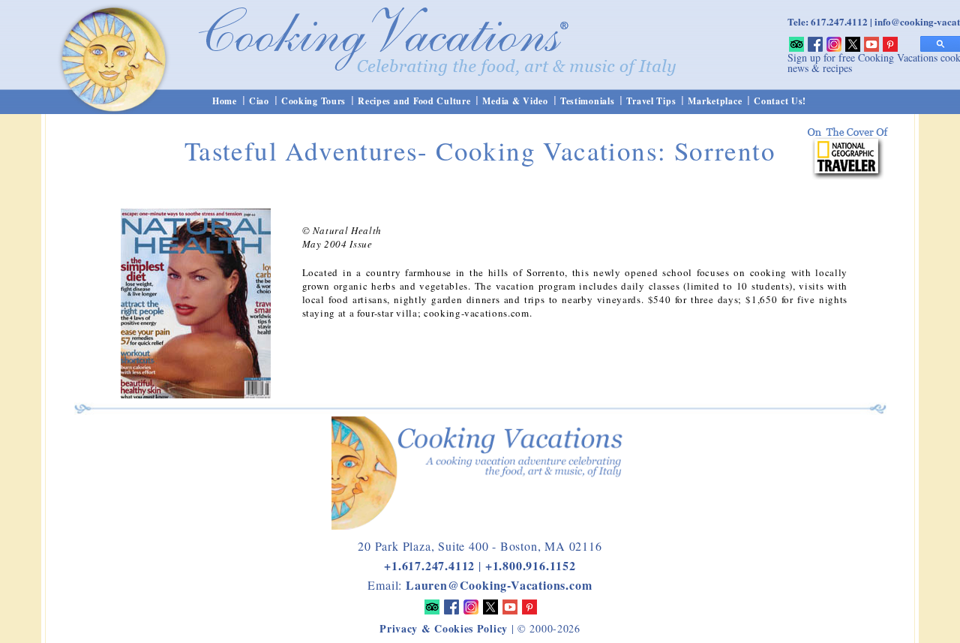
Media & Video (515, 101)
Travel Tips (651, 101)
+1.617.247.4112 (429, 565)
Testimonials (587, 101)
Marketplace (715, 101)
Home (224, 101)
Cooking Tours (313, 101)
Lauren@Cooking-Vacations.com (499, 584)
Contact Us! (780, 101)
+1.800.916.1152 (530, 565)
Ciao (259, 101)
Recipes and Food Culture (414, 101)
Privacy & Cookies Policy (444, 628)
